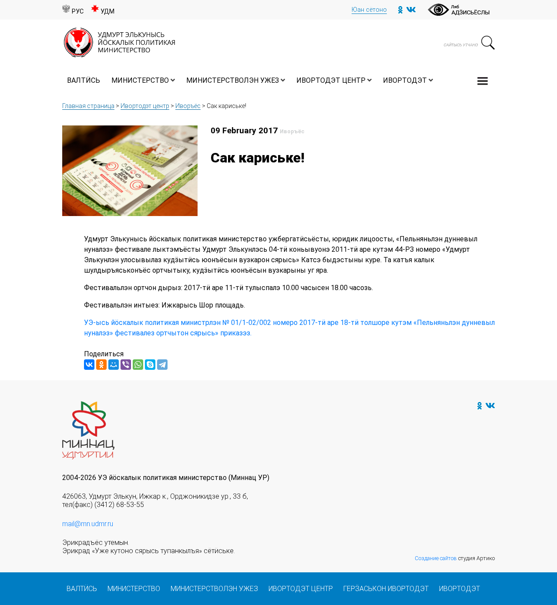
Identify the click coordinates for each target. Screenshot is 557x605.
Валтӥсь (83, 80)
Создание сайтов (436, 558)
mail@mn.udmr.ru (87, 524)
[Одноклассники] (101, 364)
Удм (107, 11)
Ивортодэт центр (331, 80)
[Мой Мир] (113, 364)
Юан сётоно (369, 10)
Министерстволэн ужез (232, 80)
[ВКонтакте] (89, 364)
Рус (78, 11)
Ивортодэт (405, 80)
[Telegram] (162, 364)
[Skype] (150, 364)
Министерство (140, 80)
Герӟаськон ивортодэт (386, 589)
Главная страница (88, 105)
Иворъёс (188, 105)
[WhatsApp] (138, 364)
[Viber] (126, 364)
